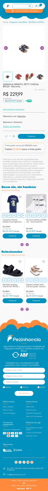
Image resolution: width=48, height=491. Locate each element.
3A (5, 215)
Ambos (42, 387)
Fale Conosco (31, 410)
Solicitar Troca (31, 436)
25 (34, 215)
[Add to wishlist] (20, 198)
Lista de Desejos (9, 413)
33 (19, 280)
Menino (26, 387)
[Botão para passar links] (42, 48)
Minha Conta (8, 410)
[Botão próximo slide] (27, 244)
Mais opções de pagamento (13, 109)
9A (23, 215)
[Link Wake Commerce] (28, 488)
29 (5, 280)
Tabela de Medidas (11, 127)
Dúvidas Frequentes (33, 413)
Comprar (13, 236)
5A (14, 215)
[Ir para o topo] (43, 469)
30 (9, 280)
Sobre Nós (30, 407)
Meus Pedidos (8, 407)
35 (23, 280)
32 (14, 280)
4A (9, 215)
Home (5, 22)
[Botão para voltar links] (6, 48)
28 (39, 215)
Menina (8, 387)
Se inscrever (24, 393)
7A (19, 215)
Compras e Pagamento (11, 430)
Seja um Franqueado (34, 416)
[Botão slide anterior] (22, 244)
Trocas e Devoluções (33, 433)
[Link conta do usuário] (36, 6)
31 (43, 215)
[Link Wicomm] (21, 488)
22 (29, 215)
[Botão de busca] (30, 6)
